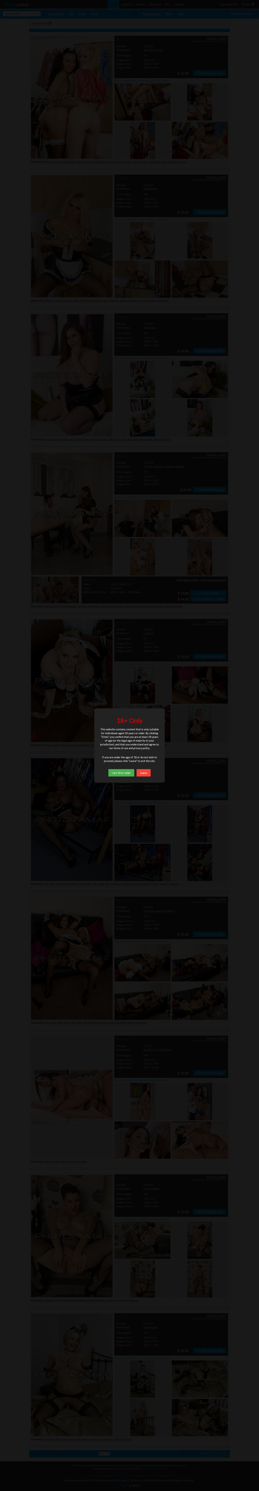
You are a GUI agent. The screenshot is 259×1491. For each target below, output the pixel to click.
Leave (143, 772)
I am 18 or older (121, 772)
